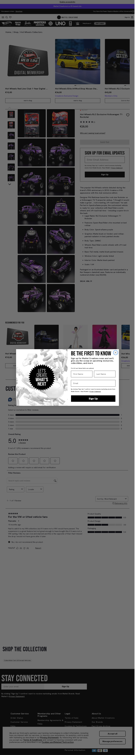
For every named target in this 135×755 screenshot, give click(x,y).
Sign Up (93, 398)
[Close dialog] (115, 352)
